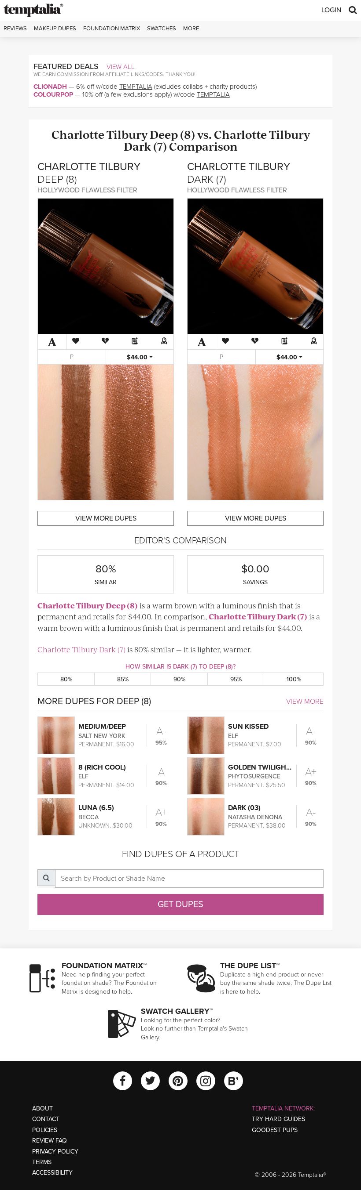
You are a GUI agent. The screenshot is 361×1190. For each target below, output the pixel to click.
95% (236, 679)
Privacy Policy (55, 1151)
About (42, 1108)
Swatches (161, 28)
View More (305, 701)
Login (331, 10)
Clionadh (50, 86)
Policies (44, 1130)
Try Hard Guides (278, 1119)
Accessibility (52, 1172)
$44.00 (138, 357)
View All (121, 67)
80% (66, 679)
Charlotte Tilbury (99, 134)
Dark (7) (145, 146)
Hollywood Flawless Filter (87, 190)
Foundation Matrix (111, 28)
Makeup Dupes (55, 28)
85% (123, 679)
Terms (42, 1162)
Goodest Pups (275, 1130)
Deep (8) (172, 134)
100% (294, 679)
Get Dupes (180, 904)
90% (179, 679)
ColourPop (53, 94)
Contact (45, 1119)
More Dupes (105, 518)
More (191, 28)
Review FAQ (49, 1140)
